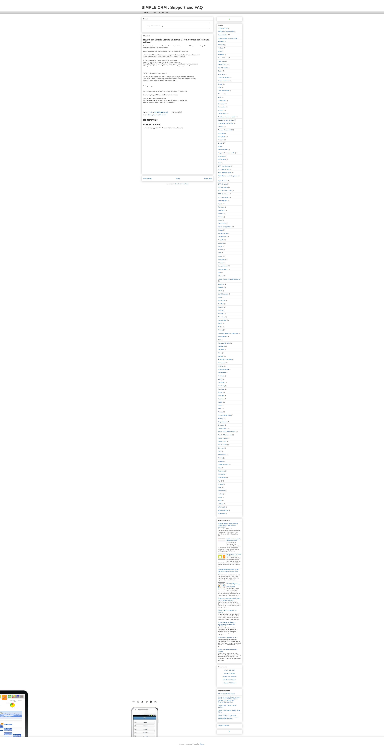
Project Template (223, 369)
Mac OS (220, 307)
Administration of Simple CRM (227, 38)
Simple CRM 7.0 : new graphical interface (233, 555)
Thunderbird (222, 477)
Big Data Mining (223, 67)
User (219, 487)
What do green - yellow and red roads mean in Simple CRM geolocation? (228, 525)
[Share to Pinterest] (181, 112)
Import (220, 256)
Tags (219, 468)
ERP (219, 163)
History (220, 249)
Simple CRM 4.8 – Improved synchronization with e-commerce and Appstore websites (228, 716)
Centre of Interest (223, 81)
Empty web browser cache (226, 153)
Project (220, 366)
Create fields (222, 113)
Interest (220, 263)
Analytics (221, 44)
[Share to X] (177, 112)
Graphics (221, 243)
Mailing (220, 310)
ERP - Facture (222, 181)
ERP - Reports (222, 200)
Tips (219, 481)
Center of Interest (223, 77)
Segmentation (222, 422)
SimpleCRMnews (223, 725)
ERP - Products (223, 187)
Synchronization (223, 464)
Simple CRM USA (229, 670)
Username (221, 490)
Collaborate (222, 100)
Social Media (222, 454)
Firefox (220, 217)
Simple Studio (222, 445)
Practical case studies (225, 359)
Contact (220, 110)
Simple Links (222, 441)
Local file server (223, 294)
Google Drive (222, 236)
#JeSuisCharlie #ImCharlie (226, 694)
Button (220, 71)
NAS (219, 340)
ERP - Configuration (224, 166)
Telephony (221, 474)
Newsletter (221, 346)
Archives (221, 54)
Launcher (221, 284)
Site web (221, 448)
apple (220, 51)
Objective (221, 349)
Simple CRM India (229, 673)
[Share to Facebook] (179, 112)
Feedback (221, 210)
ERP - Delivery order (224, 172)
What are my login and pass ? (227, 637)
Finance (220, 213)
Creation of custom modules (227, 117)
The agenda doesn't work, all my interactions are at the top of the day (228, 571)
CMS (219, 97)
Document (221, 136)
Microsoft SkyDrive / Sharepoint (228, 333)
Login (220, 297)
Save (219, 408)
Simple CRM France (229, 680)
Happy (220, 246)
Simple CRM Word (229, 683)
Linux (220, 290)
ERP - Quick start (223, 194)
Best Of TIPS (222, 64)
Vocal (220, 497)
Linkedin (221, 287)
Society (220, 458)
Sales (220, 405)
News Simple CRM (224, 343)
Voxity (220, 500)
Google (220, 230)
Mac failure (221, 300)
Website (220, 504)
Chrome (150, 115)
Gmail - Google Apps (224, 227)
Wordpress (221, 513)
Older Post (208, 179)
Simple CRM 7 (222, 428)
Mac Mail (221, 304)
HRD (219, 253)
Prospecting (222, 372)
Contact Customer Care (160, 12)
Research (221, 395)
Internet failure (222, 269)
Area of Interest (223, 58)
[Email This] (173, 112)
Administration (222, 35)
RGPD (220, 402)
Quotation (221, 382)
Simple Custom (223, 438)
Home (146, 12)
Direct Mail (221, 133)
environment (222, 159)
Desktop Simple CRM (225, 130)
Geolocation (222, 223)
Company (221, 104)
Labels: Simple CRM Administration (229, 279)
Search (220, 412)
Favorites (221, 207)
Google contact (223, 233)
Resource (221, 399)
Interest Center (223, 266)
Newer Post (147, 179)
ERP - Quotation (223, 197)
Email (220, 146)
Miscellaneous (222, 336)
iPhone (220, 276)
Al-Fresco (221, 41)
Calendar (221, 74)
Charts (220, 84)
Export (220, 204)
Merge (220, 326)
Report (220, 392)
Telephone (221, 471)
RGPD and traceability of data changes (233, 539)
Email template (223, 149)
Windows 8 (163, 115)
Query (220, 379)
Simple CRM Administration (226, 431)
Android (220, 48)
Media (220, 323)
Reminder (221, 389)
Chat (219, 87)
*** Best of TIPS (223, 28)
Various (220, 494)
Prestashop (221, 363)
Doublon (221, 140)
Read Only (221, 386)
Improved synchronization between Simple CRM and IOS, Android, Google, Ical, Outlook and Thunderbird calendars (229, 699)
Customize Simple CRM (225, 123)
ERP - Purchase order (225, 190)
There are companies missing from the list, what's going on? (229, 599)
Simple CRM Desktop (225, 435)
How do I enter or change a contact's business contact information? (227, 624)
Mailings (220, 313)
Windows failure (223, 510)
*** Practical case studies (226, 31)
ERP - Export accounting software (229, 176)
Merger (220, 330)
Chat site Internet (223, 90)
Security (220, 418)
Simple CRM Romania (229, 676)
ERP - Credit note (223, 169)
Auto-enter (221, 61)
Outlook (220, 356)
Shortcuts (156, 115)
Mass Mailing (222, 320)
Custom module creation (226, 120)
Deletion (220, 126)
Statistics (221, 461)
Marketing (221, 317)
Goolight (221, 240)
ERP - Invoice (222, 184)
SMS (219, 451)
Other (220, 353)
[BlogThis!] (175, 112)
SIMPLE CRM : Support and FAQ (172, 7)
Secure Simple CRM (224, 415)
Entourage (221, 156)
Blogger (202, 744)
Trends (220, 484)
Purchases (221, 376)
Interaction (221, 259)
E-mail (220, 143)
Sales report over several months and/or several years (233, 584)
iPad (219, 272)
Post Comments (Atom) (181, 184)
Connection (221, 107)
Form (220, 220)
